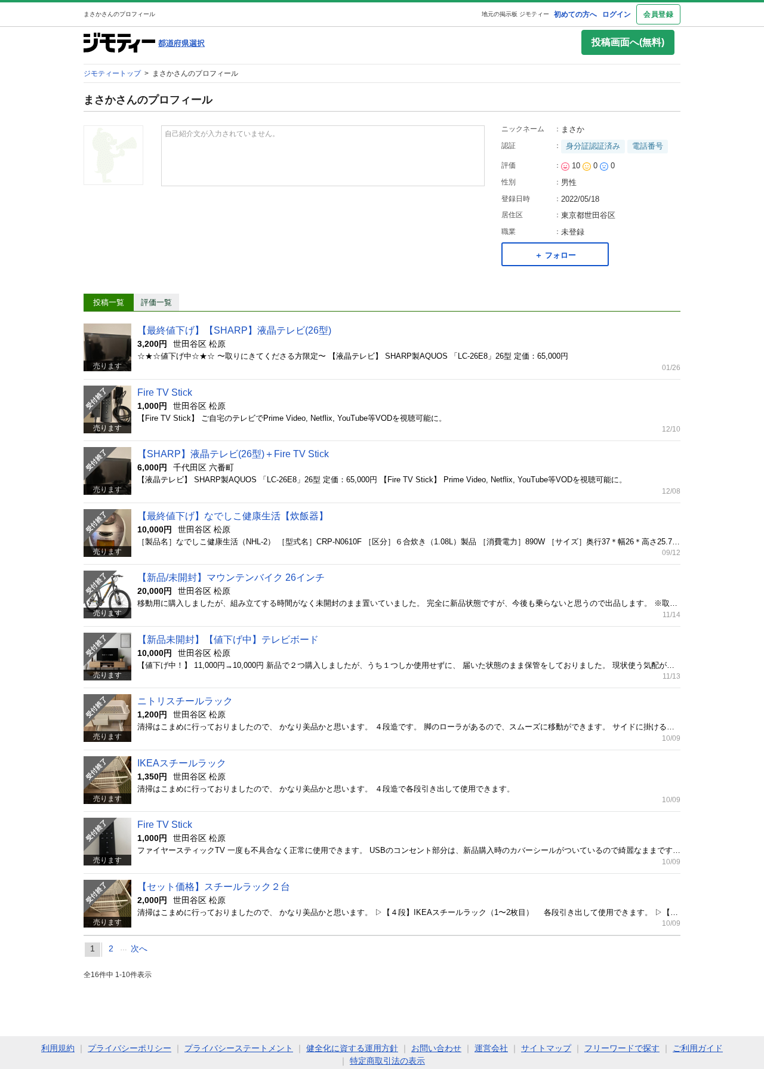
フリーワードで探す (622, 1048)
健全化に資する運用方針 (352, 1048)
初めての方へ (575, 14)
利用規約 (58, 1048)
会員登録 (658, 14)
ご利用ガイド (698, 1048)
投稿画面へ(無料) (628, 42)
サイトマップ (546, 1048)
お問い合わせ (436, 1048)
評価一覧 (156, 302)
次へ (139, 948)
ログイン (616, 14)
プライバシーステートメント (238, 1048)
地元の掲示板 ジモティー (515, 14)
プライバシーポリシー (129, 1048)
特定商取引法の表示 (387, 1060)
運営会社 (491, 1048)
